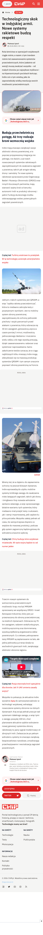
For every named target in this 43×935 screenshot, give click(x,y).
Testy (4, 839)
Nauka (26, 835)
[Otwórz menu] (38, 4)
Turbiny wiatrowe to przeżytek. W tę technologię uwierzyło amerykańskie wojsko (21, 259)
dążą (13, 701)
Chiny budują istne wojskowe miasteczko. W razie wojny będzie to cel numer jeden (20, 543)
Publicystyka (29, 839)
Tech (20, 12)
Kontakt (5, 861)
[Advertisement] (21, 390)
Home (7, 12)
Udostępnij (9, 789)
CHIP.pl (11, 878)
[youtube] (5, 765)
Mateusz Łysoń (13, 43)
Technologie (7, 835)
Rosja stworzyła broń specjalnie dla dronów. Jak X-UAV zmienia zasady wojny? (21, 687)
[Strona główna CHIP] (19, 4)
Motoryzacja (7, 844)
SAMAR (37, 475)
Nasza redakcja (9, 856)
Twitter (7, 795)
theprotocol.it (7, 882)
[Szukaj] (34, 4)
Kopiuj (33, 795)
